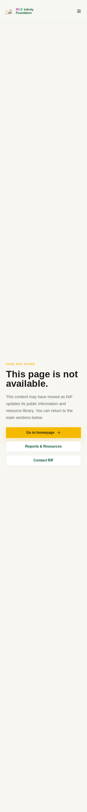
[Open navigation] (79, 11)
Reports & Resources (43, 446)
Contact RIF (43, 460)
